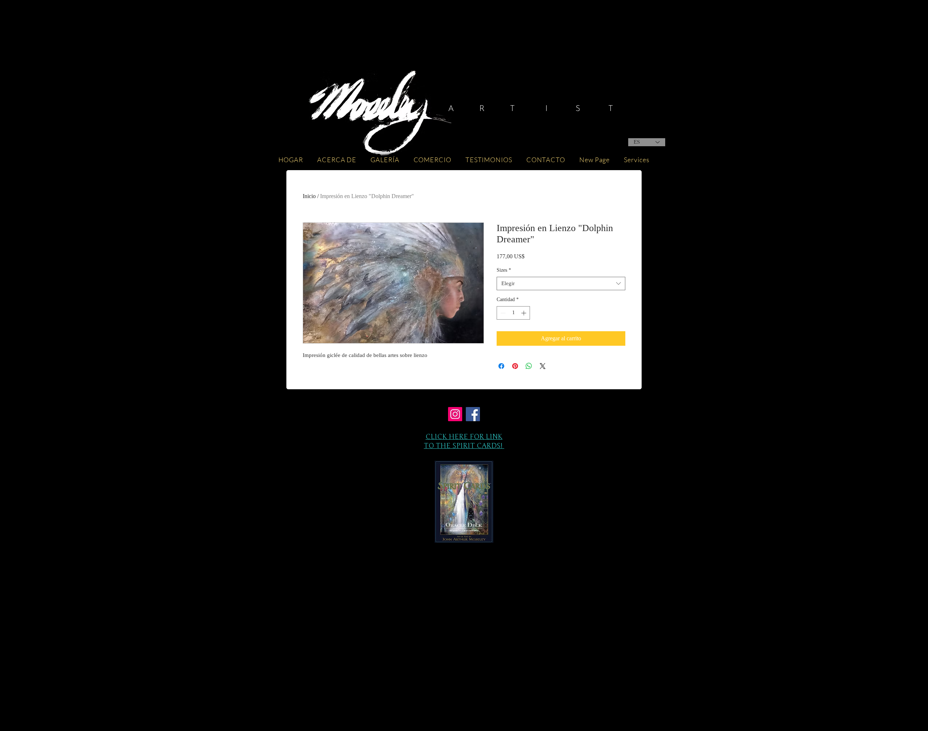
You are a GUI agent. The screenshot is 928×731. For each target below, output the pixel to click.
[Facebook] (473, 414)
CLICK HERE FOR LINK (464, 436)
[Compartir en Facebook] (501, 366)
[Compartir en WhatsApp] (529, 366)
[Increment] (524, 313)
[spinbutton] (513, 313)
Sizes (504, 270)
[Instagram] (455, 414)
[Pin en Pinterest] (515, 366)
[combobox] (561, 284)
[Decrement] (502, 313)
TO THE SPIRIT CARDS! (464, 446)
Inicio (309, 196)
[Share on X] (542, 366)
